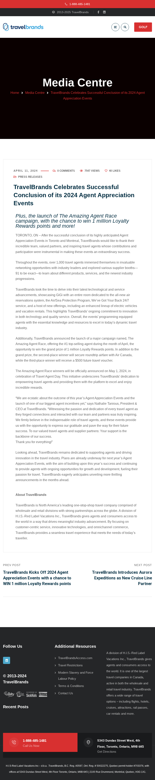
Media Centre (35, 92)
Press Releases (30, 176)
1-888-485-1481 (34, 740)
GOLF (143, 27)
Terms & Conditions (71, 686)
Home (14, 92)
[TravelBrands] (23, 27)
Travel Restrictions (70, 665)
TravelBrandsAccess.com (75, 658)
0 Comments (66, 170)
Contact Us (65, 693)
